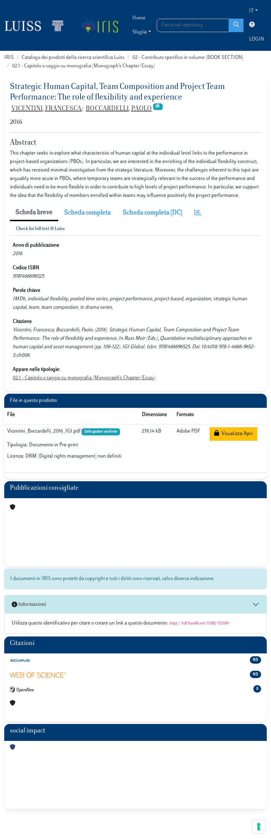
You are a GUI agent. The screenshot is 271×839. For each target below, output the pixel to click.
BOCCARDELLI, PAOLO (119, 109)
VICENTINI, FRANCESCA (46, 109)
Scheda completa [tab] (87, 213)
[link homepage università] (100, 25)
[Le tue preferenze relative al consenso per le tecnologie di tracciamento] (258, 826)
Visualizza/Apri (236, 433)
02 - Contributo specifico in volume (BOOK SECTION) (187, 57)
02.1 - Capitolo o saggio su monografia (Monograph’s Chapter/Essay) (83, 66)
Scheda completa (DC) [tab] (152, 213)
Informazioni (31, 604)
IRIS (9, 57)
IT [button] (251, 11)
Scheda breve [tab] (34, 213)
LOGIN (256, 39)
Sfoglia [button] (139, 32)
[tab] (197, 213)
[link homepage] (37, 25)
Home (138, 18)
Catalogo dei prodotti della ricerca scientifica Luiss (73, 57)
